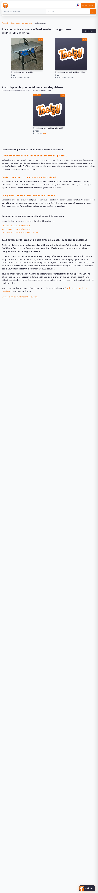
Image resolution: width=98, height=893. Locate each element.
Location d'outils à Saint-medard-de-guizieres (20, 297)
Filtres (90, 31)
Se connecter (87, 5)
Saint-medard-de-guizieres (21, 23)
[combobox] (78, 5)
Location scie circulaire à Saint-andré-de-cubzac (21, 232)
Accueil (5, 23)
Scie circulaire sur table (22, 72)
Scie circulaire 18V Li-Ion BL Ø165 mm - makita (55, 128)
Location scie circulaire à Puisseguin (16, 229)
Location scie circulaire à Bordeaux (16, 225)
